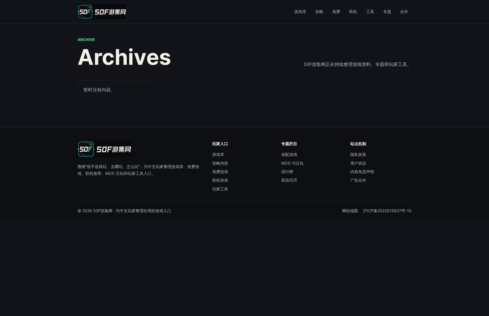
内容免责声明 (362, 171)
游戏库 (300, 11)
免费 (336, 11)
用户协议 (358, 163)
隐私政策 (358, 154)
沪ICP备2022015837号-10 (387, 210)
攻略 (319, 11)
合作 (404, 11)
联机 (353, 11)
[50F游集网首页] (102, 11)
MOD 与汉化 (292, 163)
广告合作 (358, 180)
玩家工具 (220, 188)
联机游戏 (220, 180)
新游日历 (289, 180)
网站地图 (350, 210)
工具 (370, 11)
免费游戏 (220, 171)
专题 (387, 11)
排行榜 (287, 171)
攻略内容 (220, 163)
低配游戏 (289, 154)
